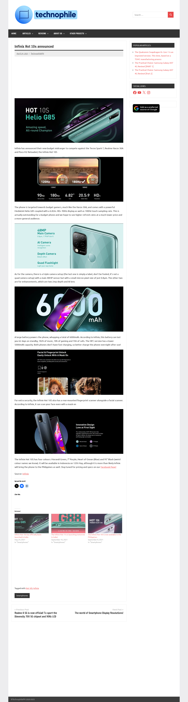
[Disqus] (68, 660)
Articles (27, 33)
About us (58, 33)
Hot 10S (29, 588)
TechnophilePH (37, 53)
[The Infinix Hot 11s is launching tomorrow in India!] (68, 523)
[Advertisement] (69, 76)
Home (13, 33)
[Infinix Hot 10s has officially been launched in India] (32, 523)
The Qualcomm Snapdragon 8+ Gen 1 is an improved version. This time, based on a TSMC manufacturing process (154, 55)
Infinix (26, 473)
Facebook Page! (108, 467)
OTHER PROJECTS (77, 33)
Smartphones (22, 595)
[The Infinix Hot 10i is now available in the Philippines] (105, 523)
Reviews (42, 33)
